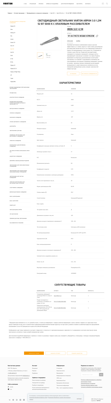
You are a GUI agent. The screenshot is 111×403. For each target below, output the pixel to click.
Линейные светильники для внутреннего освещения (17, 135)
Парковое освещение (15, 117)
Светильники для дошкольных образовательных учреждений (18, 171)
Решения (34, 370)
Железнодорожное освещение (18, 192)
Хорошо (79, 398)
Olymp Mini (13, 81)
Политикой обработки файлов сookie (38, 397)
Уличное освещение (15, 113)
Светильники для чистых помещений (16, 177)
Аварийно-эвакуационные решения (19, 160)
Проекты (41, 3)
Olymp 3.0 (12, 26)
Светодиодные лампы (16, 209)
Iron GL (12, 52)
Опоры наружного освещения (18, 121)
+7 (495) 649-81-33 (12, 373)
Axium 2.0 (12, 42)
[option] (49, 38)
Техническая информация (63, 385)
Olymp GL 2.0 (13, 68)
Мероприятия (60, 373)
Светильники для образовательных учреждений (19, 165)
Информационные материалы (64, 375)
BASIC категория (14, 200)
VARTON (98, 400)
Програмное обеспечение (63, 383)
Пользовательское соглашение (88, 383)
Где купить (79, 3)
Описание (70, 41)
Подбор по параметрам (37, 385)
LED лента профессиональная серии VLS (19, 151)
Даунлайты (13, 126)
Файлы (78, 41)
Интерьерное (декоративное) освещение (18, 145)
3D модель (73, 73)
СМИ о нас (59, 378)
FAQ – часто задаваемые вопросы (65, 388)
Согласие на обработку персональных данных (91, 387)
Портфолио (35, 373)
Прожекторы (13, 92)
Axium (11, 39)
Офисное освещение (15, 140)
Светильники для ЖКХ (16, 130)
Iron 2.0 (12, 45)
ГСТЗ (11, 389)
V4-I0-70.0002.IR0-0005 (60, 301)
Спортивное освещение (16, 187)
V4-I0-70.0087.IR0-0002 (60, 308)
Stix (11, 36)
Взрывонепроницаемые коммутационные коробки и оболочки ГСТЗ (17, 103)
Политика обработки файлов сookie (89, 385)
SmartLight (13, 205)
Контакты (88, 3)
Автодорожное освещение (17, 108)
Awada (11, 387)
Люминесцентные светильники (18, 218)
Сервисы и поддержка (52, 3)
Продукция (33, 3)
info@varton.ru (26, 375)
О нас (25, 3)
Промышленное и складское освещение (17, 22)
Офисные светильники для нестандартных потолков (17, 182)
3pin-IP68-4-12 (57, 295)
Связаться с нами (34, 353)
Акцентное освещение (16, 156)
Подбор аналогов (77, 353)
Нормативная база (61, 380)
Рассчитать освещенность (89, 73)
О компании (59, 368)
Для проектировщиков (67, 3)
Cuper (11, 78)
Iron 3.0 (12, 49)
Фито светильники (15, 196)
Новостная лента (61, 370)
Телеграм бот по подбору (38, 382)
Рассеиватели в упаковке (16, 222)
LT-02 (11, 58)
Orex (11, 29)
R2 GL (11, 62)
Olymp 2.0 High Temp (15, 72)
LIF (11, 75)
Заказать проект (55, 353)
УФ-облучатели (14, 214)
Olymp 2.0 (12, 65)
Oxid (11, 55)
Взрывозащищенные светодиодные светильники (19, 88)
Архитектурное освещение (17, 97)
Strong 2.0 (12, 32)
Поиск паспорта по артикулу (39, 380)
